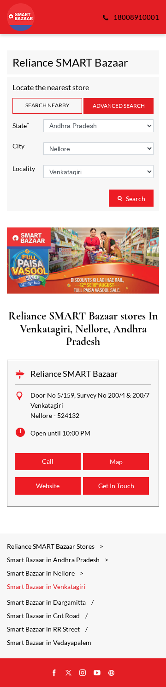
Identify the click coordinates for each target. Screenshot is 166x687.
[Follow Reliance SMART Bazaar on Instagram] (83, 673)
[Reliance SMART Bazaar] (21, 17)
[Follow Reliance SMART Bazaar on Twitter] (68, 673)
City (18, 146)
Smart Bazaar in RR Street (43, 629)
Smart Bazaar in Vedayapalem (49, 642)
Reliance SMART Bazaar (74, 373)
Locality (23, 168)
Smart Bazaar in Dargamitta (46, 602)
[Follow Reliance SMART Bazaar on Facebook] (54, 673)
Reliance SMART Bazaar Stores (51, 546)
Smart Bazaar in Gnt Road (43, 616)
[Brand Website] (111, 673)
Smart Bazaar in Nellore (41, 573)
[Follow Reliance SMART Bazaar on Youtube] (97, 673)
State (21, 125)
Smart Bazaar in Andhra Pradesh (53, 560)
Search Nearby (47, 105)
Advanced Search (119, 105)
